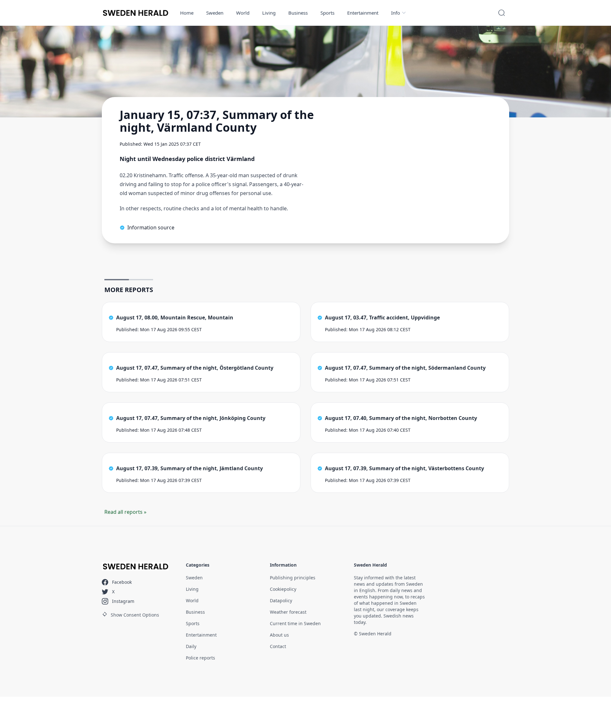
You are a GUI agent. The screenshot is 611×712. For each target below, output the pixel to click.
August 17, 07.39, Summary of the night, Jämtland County (189, 468)
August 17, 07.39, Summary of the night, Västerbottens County (404, 468)
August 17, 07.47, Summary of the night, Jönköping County (190, 418)
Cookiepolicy (283, 589)
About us (279, 635)
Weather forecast (288, 612)
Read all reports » (125, 511)
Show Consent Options (135, 615)
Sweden (214, 13)
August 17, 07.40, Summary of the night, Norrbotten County (401, 418)
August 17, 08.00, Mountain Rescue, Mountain (174, 317)
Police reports (200, 658)
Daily (191, 646)
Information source (150, 227)
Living (269, 13)
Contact (278, 646)
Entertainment (362, 13)
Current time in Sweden (295, 623)
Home (186, 13)
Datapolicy (281, 600)
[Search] (501, 12)
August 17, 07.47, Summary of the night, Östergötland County (194, 367)
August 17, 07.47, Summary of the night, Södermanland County (405, 367)
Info (395, 13)
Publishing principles (292, 578)
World (242, 13)
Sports (327, 13)
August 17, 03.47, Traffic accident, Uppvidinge (382, 317)
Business (298, 13)
